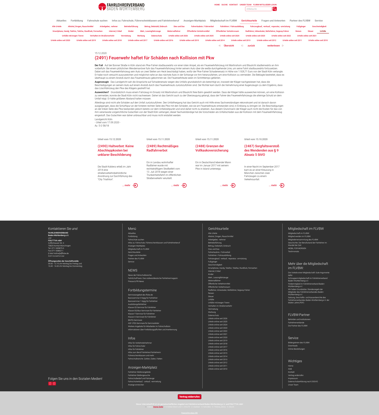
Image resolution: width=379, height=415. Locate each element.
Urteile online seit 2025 (217, 321)
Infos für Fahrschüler (136, 346)
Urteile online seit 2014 (217, 356)
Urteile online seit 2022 (217, 331)
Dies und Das (213, 249)
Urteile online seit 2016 (217, 350)
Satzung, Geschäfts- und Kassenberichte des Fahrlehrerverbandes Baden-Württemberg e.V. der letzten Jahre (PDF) (308, 300)
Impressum (293, 378)
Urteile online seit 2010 (217, 369)
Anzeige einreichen (136, 385)
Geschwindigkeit (215, 265)
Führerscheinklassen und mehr (141, 355)
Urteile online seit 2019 (217, 340)
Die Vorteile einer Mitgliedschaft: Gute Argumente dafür (308, 273)
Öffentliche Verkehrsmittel (219, 284)
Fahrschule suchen (136, 239)
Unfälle (211, 299)
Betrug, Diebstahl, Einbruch (219, 246)
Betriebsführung (214, 243)
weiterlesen (273, 45)
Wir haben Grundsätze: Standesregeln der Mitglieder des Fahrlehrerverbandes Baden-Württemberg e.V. (306, 292)
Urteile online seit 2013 (217, 359)
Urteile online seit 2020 (217, 337)
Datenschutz (213, 315)
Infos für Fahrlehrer (136, 349)
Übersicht (229, 45)
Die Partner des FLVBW (297, 326)
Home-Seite (158, 407)
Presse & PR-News (136, 281)
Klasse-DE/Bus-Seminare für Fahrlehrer (144, 311)
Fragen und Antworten (137, 255)
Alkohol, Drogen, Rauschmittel (220, 236)
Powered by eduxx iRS (189, 413)
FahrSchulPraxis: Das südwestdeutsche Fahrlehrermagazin (153, 278)
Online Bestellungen (296, 349)
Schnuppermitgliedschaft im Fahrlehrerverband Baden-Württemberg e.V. (307, 279)
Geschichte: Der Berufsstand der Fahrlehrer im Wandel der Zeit (307, 244)
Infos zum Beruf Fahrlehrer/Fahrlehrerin (144, 352)
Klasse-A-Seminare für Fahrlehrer (142, 317)
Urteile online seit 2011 (217, 366)
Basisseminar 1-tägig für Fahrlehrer (143, 301)
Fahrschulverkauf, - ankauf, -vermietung (144, 381)
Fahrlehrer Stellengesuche (139, 375)
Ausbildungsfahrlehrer (137, 304)
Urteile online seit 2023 (217, 328)
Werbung (212, 312)
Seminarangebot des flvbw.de (140, 295)
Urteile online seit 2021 (217, 334)
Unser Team (293, 385)
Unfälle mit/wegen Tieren (218, 303)
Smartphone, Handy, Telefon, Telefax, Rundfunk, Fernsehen (232, 268)
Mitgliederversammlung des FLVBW (303, 239)
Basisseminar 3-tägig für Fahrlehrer (143, 298)
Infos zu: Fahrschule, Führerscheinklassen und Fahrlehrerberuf (154, 243)
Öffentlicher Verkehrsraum (219, 287)
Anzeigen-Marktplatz (136, 246)
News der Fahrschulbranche (140, 275)
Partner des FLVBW (136, 258)
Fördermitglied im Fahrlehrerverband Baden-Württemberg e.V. (306, 285)
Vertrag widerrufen (295, 375)
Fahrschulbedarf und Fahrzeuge (141, 378)
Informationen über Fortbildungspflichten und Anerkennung (152, 329)
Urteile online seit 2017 (217, 347)
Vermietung (213, 309)
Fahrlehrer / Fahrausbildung (219, 255)
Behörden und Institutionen (299, 319)
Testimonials (293, 251)
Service (131, 262)
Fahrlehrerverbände (296, 322)
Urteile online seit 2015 (217, 353)
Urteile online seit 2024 (217, 325)
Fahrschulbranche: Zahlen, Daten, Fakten (145, 359)
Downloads (293, 346)
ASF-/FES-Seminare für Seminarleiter (143, 323)
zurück (251, 45)
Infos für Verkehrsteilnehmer (140, 343)
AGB (290, 369)
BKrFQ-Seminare (135, 320)
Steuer (211, 296)
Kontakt (291, 372)
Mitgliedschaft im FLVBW (138, 249)
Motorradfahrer (214, 280)
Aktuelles (132, 233)
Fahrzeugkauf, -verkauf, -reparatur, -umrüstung (227, 258)
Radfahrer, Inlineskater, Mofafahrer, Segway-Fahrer (229, 290)
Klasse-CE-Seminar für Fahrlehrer (142, 307)
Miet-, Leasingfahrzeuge (218, 277)
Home (290, 366)
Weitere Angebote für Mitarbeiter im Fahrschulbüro (149, 326)
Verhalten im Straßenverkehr (220, 306)
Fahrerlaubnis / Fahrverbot (219, 252)
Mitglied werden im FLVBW (299, 236)
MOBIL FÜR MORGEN (297, 248)
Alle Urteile (212, 233)
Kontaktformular (58, 256)
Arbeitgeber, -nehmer (217, 239)
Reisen (211, 293)
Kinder (210, 274)
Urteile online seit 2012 (217, 362)
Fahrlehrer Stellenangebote (139, 372)
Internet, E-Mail (214, 271)
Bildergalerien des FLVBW (299, 342)
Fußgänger (212, 262)
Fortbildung (132, 236)
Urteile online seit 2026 (217, 318)
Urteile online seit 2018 (217, 344)
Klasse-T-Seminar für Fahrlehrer (141, 314)
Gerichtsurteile (134, 252)
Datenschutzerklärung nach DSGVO (303, 381)
